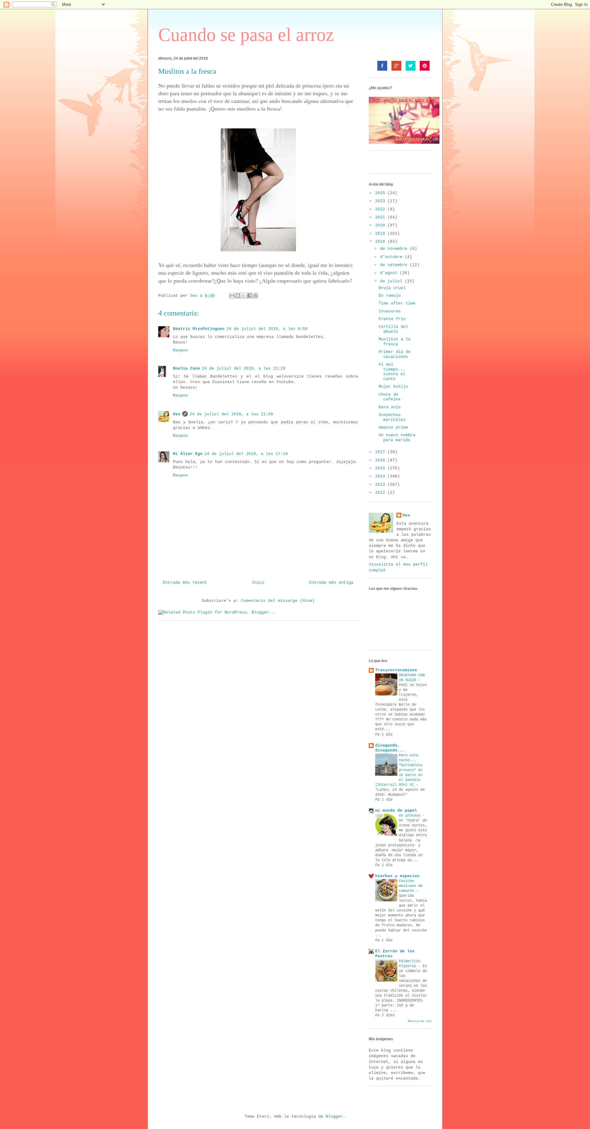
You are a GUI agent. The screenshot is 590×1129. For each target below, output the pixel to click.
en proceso (411, 815)
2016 (381, 460)
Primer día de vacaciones (395, 354)
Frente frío (392, 319)
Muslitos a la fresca (395, 342)
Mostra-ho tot (420, 1021)
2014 (381, 476)
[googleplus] (396, 66)
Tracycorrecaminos (396, 670)
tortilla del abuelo (393, 329)
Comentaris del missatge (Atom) (278, 600)
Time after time (397, 303)
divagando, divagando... (390, 748)
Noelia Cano (186, 368)
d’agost (390, 273)
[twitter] (410, 66)
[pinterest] (425, 66)
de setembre (395, 265)
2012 (381, 492)
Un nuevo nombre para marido (397, 437)
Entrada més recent (185, 582)
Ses (176, 414)
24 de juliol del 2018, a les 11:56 (231, 414)
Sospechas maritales (392, 417)
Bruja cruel (392, 288)
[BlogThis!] (238, 295)
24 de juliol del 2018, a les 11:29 (243, 368)
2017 (381, 452)
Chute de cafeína (389, 397)
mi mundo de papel (396, 810)
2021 (381, 217)
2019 (381, 233)
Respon (180, 350)
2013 (381, 484)
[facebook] (382, 66)
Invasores (390, 311)
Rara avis (390, 407)
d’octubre (392, 257)
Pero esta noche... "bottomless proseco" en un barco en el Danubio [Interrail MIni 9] (399, 770)
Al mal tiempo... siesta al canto (392, 371)
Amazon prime (393, 427)
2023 (381, 201)
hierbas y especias (397, 876)
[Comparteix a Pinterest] (255, 295)
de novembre (395, 248)
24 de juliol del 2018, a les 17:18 (246, 454)
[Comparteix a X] (244, 295)
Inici (258, 582)
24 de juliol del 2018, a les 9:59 (267, 329)
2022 (381, 209)
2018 (381, 241)
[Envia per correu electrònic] (232, 295)
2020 (381, 225)
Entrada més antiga (331, 582)
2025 (381, 193)
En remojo (390, 295)
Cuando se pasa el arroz (246, 35)
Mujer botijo (393, 386)
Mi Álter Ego (188, 454)
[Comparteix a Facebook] (249, 295)
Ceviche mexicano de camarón (411, 886)
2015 (381, 468)
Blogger (334, 1116)
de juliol (392, 281)
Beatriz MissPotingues (199, 329)
